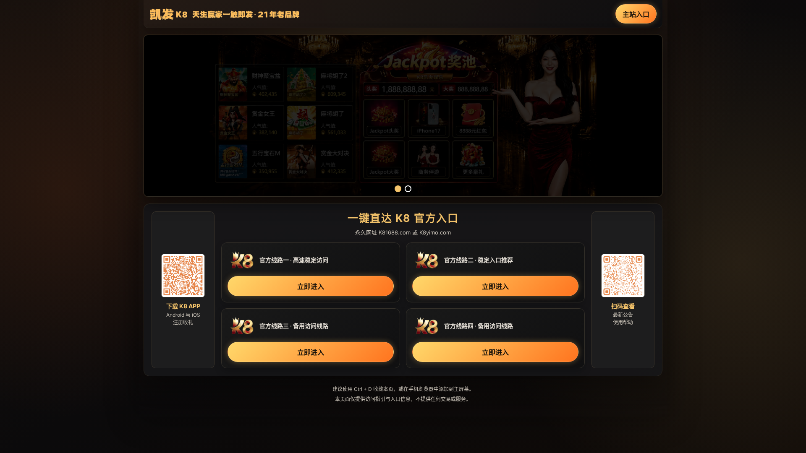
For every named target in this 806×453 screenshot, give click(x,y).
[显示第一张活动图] (398, 188)
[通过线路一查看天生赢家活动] (403, 115)
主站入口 (636, 14)
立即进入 (310, 286)
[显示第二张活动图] (408, 188)
